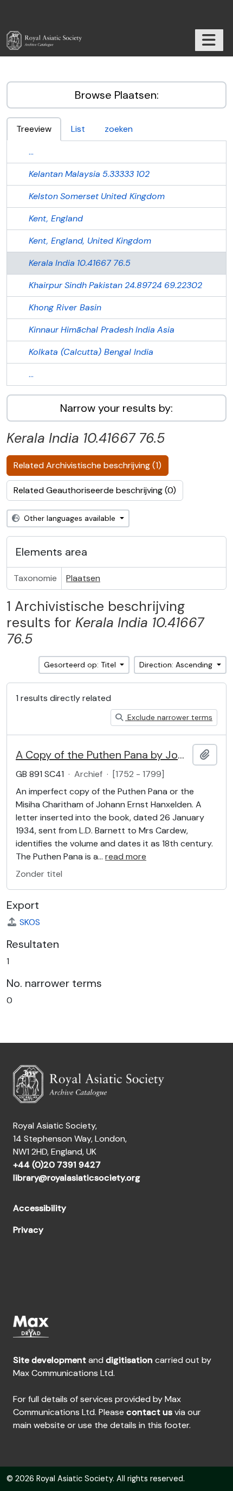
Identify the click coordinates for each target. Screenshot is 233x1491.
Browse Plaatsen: (117, 95)
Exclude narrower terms (168, 717)
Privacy (28, 1229)
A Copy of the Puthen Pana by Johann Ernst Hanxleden (102, 754)
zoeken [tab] (119, 129)
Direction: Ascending (177, 665)
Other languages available (70, 518)
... (31, 151)
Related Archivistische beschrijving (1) (87, 465)
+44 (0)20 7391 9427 (57, 1164)
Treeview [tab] (33, 129)
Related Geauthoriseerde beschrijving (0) (95, 490)
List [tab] (78, 129)
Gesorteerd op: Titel (81, 665)
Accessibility (39, 1208)
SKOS (30, 922)
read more (125, 856)
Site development (49, 1360)
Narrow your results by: (116, 408)
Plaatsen (83, 578)
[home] (48, 40)
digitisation (129, 1360)
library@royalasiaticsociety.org (76, 1177)
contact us (149, 1412)
